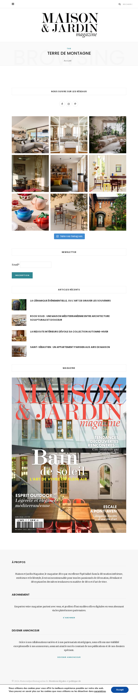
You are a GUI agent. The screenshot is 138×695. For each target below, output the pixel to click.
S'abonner (69, 617)
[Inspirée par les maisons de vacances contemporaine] (30, 173)
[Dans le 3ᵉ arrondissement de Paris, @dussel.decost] (69, 134)
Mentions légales (57, 681)
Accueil (67, 60)
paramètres (100, 691)
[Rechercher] (120, 4)
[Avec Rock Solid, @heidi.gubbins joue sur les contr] (30, 134)
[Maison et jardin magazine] (69, 25)
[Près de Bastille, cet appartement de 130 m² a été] (69, 173)
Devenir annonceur (69, 657)
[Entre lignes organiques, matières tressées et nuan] (69, 212)
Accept (120, 689)
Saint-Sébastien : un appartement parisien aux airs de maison (70, 347)
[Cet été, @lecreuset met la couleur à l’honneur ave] (30, 212)
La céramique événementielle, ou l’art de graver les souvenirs (70, 300)
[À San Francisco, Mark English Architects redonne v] (107, 212)
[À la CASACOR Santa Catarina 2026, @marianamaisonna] (107, 134)
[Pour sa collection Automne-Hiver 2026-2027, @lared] (107, 173)
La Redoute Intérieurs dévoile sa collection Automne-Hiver (69, 331)
